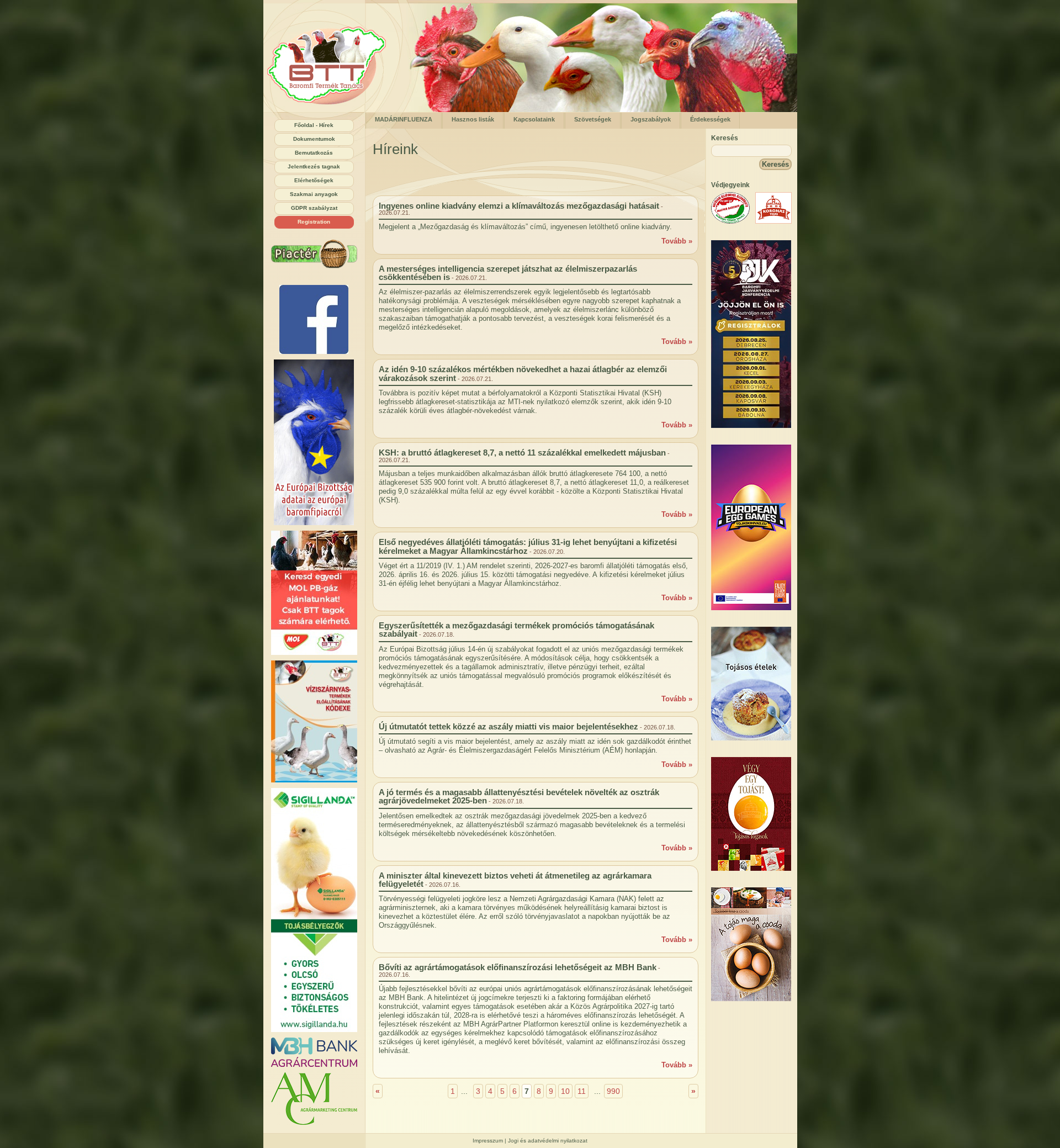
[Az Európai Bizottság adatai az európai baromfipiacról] (314, 442)
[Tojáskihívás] (751, 608)
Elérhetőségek (313, 180)
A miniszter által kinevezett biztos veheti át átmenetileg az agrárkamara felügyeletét (515, 879)
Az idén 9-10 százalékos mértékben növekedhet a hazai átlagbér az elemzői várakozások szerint (523, 373)
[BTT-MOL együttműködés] (314, 593)
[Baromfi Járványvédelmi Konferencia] (751, 425)
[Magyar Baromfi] (730, 221)
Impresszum (488, 1141)
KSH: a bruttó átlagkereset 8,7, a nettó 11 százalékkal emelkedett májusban (522, 452)
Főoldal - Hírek (313, 125)
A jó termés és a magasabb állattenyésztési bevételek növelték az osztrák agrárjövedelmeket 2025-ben (519, 796)
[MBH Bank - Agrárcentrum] (314, 1052)
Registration (314, 222)
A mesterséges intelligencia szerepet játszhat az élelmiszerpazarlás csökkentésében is (508, 273)
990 (613, 1091)
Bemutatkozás (314, 153)
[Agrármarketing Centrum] (314, 1098)
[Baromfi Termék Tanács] (330, 109)
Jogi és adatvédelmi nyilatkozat (547, 1141)
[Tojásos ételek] (751, 738)
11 (581, 1091)
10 (565, 1091)
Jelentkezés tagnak (314, 166)
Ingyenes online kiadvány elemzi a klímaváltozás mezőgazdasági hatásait (519, 205)
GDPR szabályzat (314, 208)
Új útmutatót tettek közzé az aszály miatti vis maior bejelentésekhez (508, 726)
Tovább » (676, 241)
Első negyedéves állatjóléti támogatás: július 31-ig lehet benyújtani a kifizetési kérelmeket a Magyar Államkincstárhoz (528, 546)
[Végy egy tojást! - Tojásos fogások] (751, 868)
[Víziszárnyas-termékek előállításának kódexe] (314, 721)
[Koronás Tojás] (773, 221)
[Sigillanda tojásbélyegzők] (314, 910)
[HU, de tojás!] (314, 319)
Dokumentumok (314, 139)
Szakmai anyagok (314, 194)
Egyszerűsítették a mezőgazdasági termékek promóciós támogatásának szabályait (516, 629)
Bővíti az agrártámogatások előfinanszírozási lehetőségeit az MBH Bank (517, 967)
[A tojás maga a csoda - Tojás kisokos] (751, 998)
